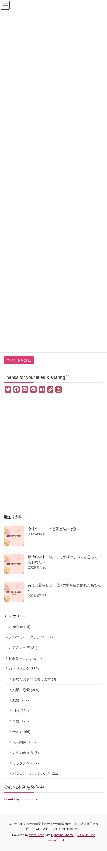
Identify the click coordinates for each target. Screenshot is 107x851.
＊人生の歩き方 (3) (24, 753)
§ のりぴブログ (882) (22, 669)
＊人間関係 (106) (22, 742)
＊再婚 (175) (19, 721)
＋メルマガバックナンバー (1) (29, 637)
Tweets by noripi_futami (22, 799)
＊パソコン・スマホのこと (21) (33, 773)
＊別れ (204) (19, 711)
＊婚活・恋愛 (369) (24, 690)
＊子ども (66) (19, 732)
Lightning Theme (62, 835)
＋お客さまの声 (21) (21, 648)
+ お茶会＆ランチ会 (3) (23, 658)
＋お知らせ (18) (17, 627)
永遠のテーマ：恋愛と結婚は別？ (54, 529)
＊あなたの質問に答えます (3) (32, 679)
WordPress (36, 835)
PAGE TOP (99, 821)
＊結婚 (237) (19, 700)
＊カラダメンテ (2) (24, 763)
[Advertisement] (53, 454)
